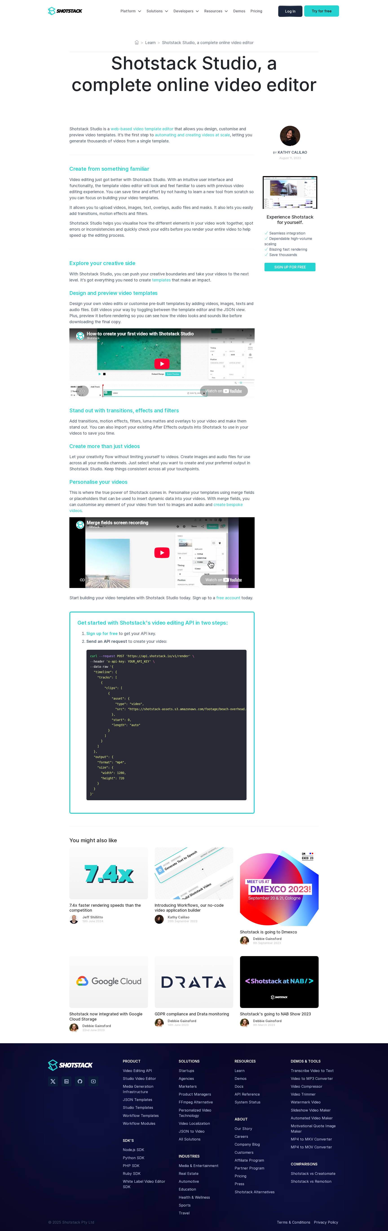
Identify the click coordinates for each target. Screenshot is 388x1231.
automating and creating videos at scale (192, 135)
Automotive (189, 1181)
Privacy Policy (326, 1222)
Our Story (243, 1128)
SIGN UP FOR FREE (290, 267)
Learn (240, 1070)
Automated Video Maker (312, 1118)
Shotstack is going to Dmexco (268, 932)
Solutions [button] (155, 11)
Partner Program (249, 1168)
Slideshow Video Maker (311, 1110)
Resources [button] (213, 11)
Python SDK (133, 1158)
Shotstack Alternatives (255, 1192)
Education (187, 1189)
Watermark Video (306, 1102)
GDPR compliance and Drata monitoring (192, 1014)
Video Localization (194, 1123)
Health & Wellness (194, 1197)
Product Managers (195, 1094)
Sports (185, 1205)
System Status (247, 1102)
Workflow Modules (139, 1123)
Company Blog (247, 1144)
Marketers (188, 1086)
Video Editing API (137, 1070)
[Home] (137, 42)
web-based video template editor (142, 128)
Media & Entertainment (198, 1165)
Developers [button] (183, 11)
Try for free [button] (322, 11)
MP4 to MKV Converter (311, 1139)
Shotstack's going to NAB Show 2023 (275, 1014)
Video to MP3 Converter (312, 1078)
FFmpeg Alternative (196, 1102)
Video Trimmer (303, 1094)
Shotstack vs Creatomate (313, 1173)
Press (239, 1184)
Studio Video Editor (139, 1078)
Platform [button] (128, 11)
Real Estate (188, 1173)
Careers (241, 1136)
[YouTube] (93, 1081)
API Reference (247, 1094)
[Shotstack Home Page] (75, 11)
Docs (239, 1086)
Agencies (186, 1078)
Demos (239, 11)
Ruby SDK (132, 1173)
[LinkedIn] (66, 1081)
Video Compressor (306, 1086)
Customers (244, 1152)
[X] (53, 1081)
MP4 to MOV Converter (311, 1147)
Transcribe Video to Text (312, 1070)
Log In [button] (290, 11)
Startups (186, 1070)
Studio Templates (138, 1107)
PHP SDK (131, 1165)
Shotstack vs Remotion (311, 1181)
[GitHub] (80, 1081)
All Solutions (190, 1139)
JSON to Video (192, 1131)
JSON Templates (137, 1099)
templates (161, 280)
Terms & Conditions (293, 1222)
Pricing (256, 11)
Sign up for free (102, 633)
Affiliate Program (249, 1160)
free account (228, 597)
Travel (184, 1213)
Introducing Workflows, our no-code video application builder (189, 908)
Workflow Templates (141, 1115)
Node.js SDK (133, 1149)
